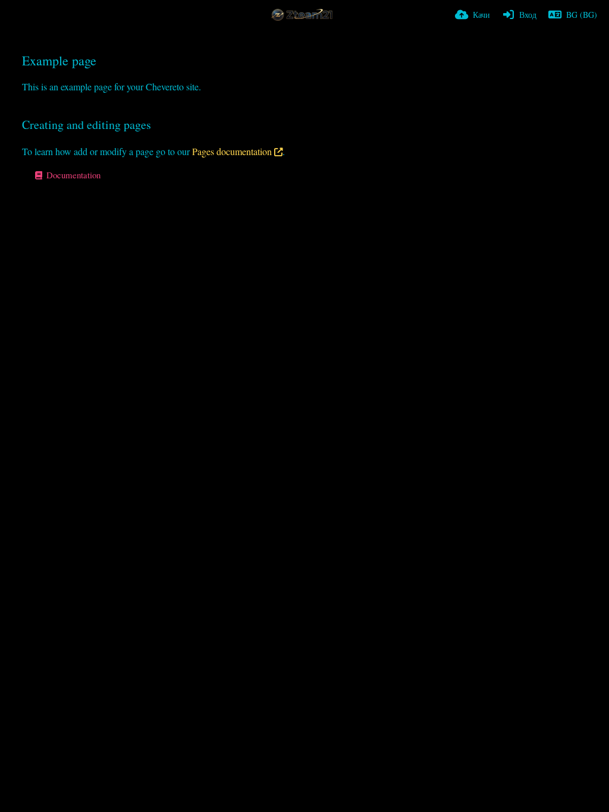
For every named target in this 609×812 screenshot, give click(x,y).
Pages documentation (232, 151)
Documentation (72, 175)
